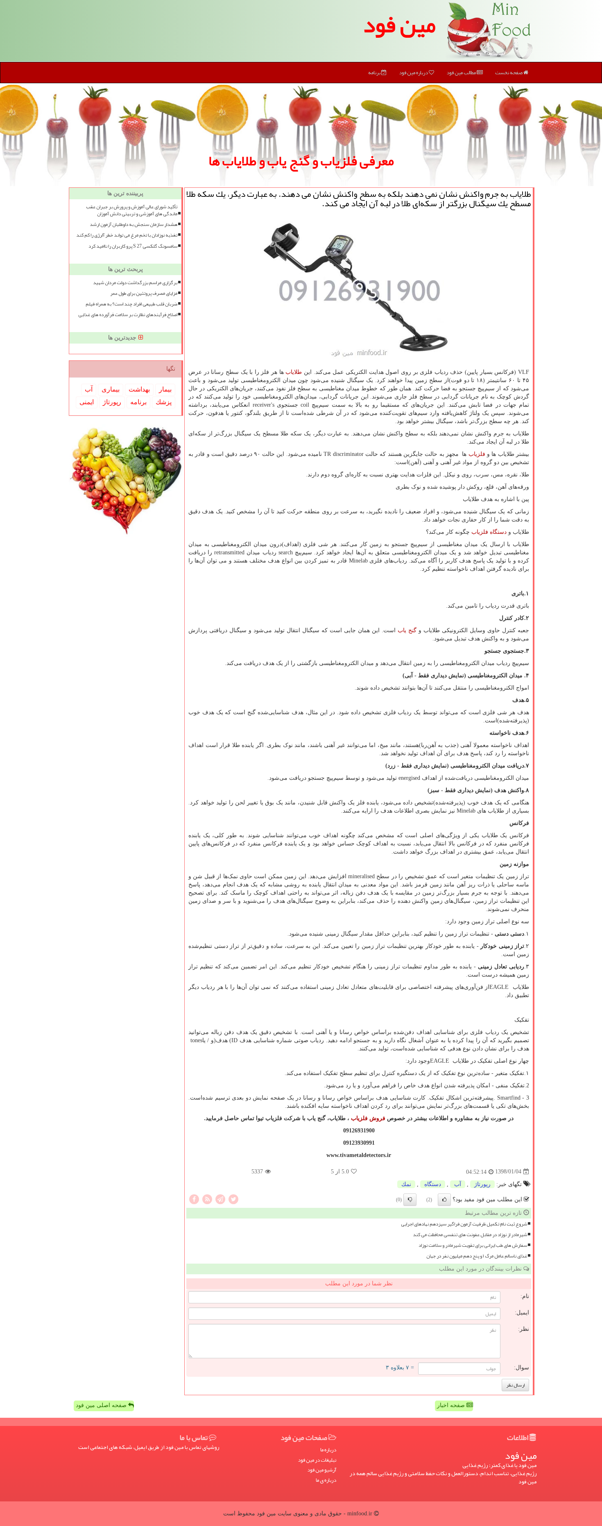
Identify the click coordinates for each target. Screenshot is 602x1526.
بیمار (165, 389)
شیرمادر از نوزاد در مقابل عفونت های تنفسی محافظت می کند (470, 1234)
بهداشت (139, 389)
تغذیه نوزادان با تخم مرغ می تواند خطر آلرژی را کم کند (126, 235)
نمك (406, 1184)
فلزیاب (476, 454)
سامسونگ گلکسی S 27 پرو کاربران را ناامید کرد (132, 246)
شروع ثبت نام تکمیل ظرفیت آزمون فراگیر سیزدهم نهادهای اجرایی (464, 1224)
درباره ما (328, 1450)
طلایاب (293, 372)
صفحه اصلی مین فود (102, 1405)
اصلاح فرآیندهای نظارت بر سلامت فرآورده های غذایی (127, 314)
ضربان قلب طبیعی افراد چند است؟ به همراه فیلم (131, 304)
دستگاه (432, 1184)
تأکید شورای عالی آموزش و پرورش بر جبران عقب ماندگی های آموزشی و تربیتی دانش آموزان (131, 210)
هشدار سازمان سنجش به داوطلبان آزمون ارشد (133, 224)
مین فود (399, 25)
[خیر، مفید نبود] (409, 1199)
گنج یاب (407, 630)
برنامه (374, 72)
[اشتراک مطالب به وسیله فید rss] (207, 1199)
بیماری (111, 389)
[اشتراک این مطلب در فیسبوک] (194, 1199)
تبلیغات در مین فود (317, 1460)
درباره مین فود (414, 72)
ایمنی (86, 402)
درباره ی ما (326, 1480)
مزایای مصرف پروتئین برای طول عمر (143, 293)
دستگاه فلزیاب (489, 532)
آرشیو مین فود (321, 1470)
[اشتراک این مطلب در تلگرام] (220, 1199)
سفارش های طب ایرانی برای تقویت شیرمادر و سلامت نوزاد (473, 1245)
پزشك (164, 402)
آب (457, 1184)
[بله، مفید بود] (444, 1199)
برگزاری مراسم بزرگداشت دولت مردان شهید (135, 282)
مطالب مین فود (461, 72)
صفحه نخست (509, 72)
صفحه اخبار (451, 1405)
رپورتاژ (482, 1184)
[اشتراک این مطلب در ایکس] (233, 1199)
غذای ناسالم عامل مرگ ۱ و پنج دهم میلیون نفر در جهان (476, 1256)
